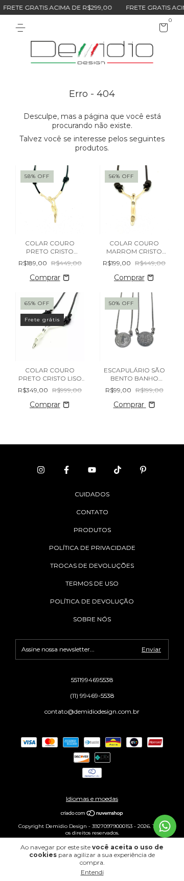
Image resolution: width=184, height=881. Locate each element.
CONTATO (92, 512)
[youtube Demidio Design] (92, 470)
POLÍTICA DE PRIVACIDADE (92, 547)
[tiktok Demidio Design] (117, 470)
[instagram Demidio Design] (41, 470)
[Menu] (22, 28)
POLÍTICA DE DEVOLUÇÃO (92, 601)
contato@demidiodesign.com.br (92, 711)
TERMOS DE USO (92, 583)
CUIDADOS (92, 494)
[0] (162, 29)
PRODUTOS (92, 530)
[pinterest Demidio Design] (143, 470)
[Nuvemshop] (92, 814)
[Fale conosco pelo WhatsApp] (164, 826)
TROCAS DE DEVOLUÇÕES (92, 565)
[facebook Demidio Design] (66, 470)
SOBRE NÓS (92, 619)
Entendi (92, 872)
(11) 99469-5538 (92, 695)
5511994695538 (92, 680)
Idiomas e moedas (92, 798)
